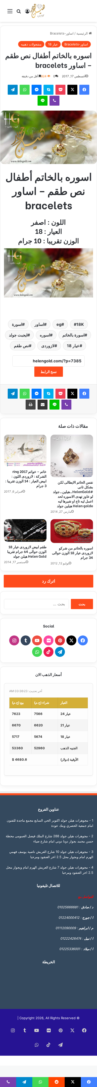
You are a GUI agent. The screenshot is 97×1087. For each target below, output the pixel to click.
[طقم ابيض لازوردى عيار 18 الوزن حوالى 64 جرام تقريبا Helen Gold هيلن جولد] (25, 530)
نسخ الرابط (49, 372)
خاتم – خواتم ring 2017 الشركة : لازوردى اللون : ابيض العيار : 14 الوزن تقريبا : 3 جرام (26, 478)
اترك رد (48, 581)
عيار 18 (53, 44)
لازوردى (47, 345)
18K (80, 324)
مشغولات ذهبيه (31, 44)
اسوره (45, 335)
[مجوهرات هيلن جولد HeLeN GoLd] (37, 10)
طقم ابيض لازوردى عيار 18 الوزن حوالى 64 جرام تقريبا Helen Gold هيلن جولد (27, 551)
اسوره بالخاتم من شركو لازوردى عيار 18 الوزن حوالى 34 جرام (72, 552)
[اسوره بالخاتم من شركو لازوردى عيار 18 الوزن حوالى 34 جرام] (71, 531)
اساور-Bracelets (62, 33)
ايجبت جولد (18, 335)
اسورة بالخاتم (73, 335)
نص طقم (21, 345)
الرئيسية (82, 33)
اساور (39, 324)
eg (58, 324)
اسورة (17, 324)
